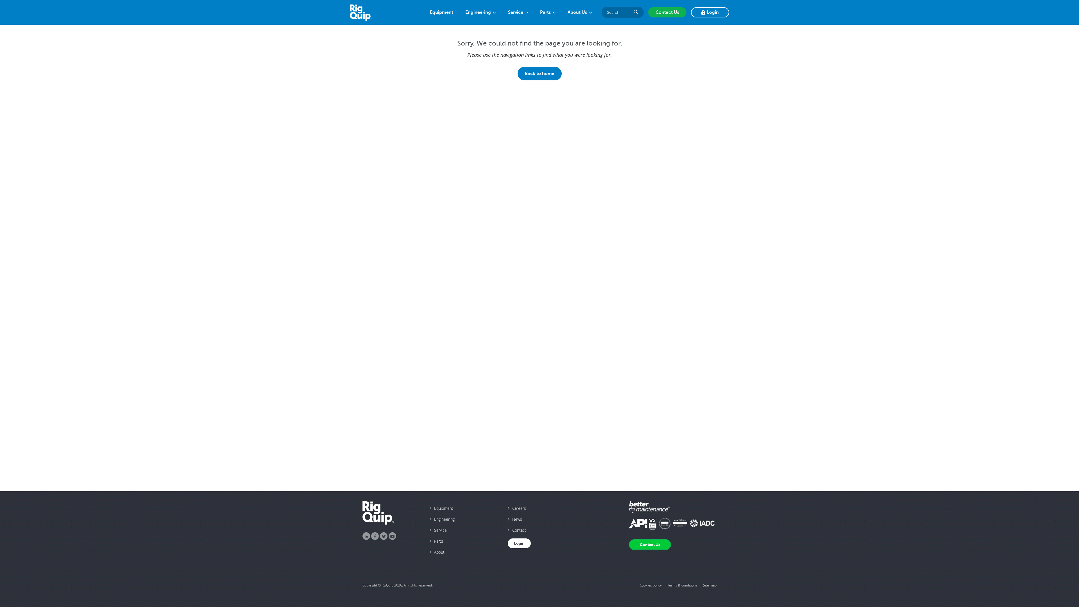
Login (713, 12)
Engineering (478, 12)
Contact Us (667, 12)
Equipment (441, 12)
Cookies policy (651, 585)
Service (515, 12)
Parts (545, 12)
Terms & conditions (682, 585)
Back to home (539, 73)
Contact (519, 530)
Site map (710, 585)
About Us (577, 12)
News (517, 519)
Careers (519, 508)
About (439, 552)
